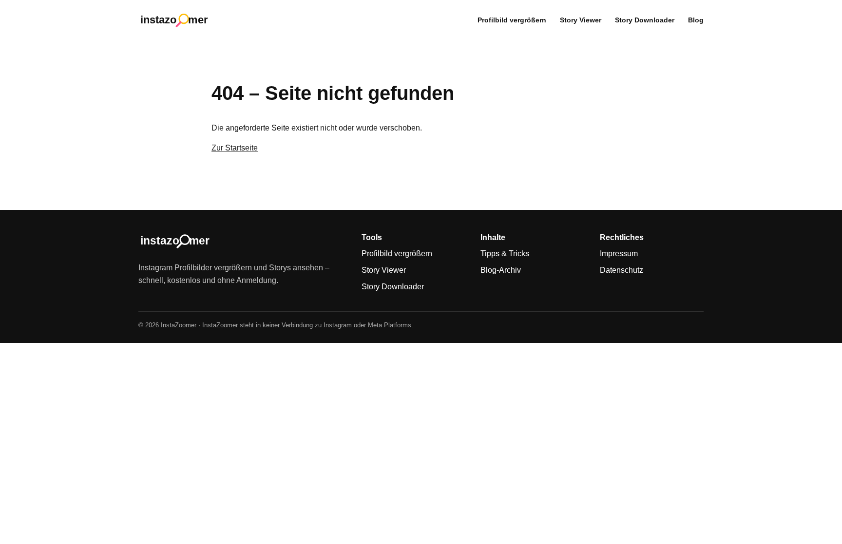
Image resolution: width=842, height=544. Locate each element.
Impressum (619, 253)
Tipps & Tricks (504, 253)
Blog (696, 20)
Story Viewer (580, 20)
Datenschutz (621, 270)
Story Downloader (644, 20)
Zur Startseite (234, 148)
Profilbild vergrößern (512, 20)
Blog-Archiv (500, 270)
